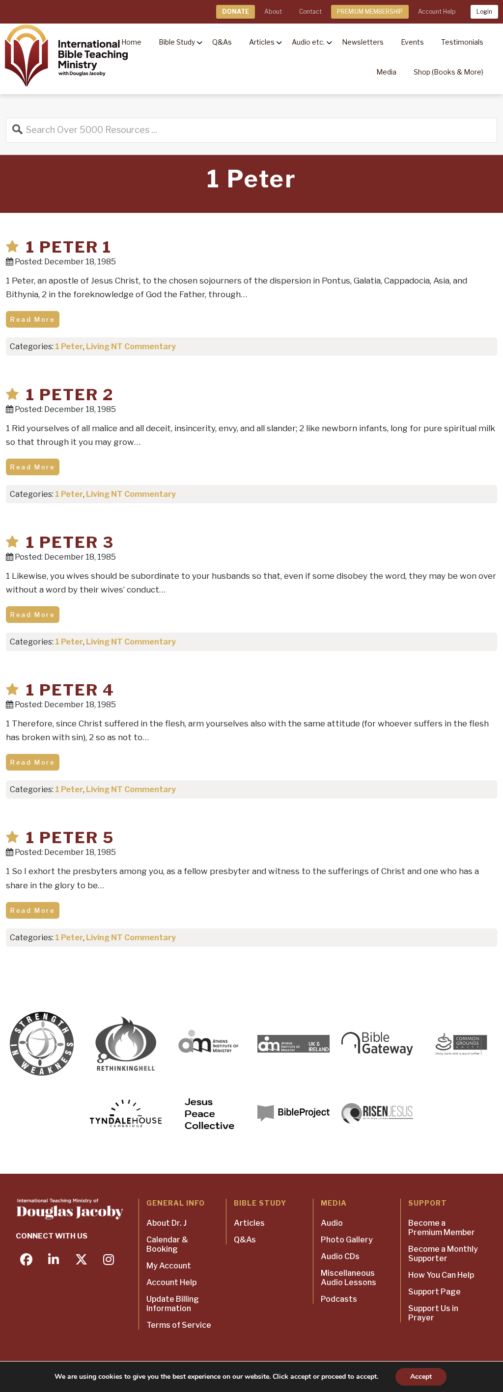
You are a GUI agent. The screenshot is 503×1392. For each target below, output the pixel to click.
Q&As (245, 1239)
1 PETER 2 (70, 394)
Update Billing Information (172, 1303)
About (273, 11)
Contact (310, 11)
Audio (332, 1223)
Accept (421, 1376)
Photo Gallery (347, 1239)
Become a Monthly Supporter (443, 1253)
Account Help (436, 11)
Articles (249, 1223)
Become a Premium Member (441, 1227)
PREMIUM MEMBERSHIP (370, 11)
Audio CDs (340, 1256)
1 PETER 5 (70, 837)
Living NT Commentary (131, 346)
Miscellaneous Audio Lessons (348, 1277)
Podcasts (339, 1299)
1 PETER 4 (70, 689)
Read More (32, 319)
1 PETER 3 (70, 542)
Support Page (434, 1291)
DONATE (235, 11)
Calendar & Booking (167, 1244)
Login (484, 11)
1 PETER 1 (69, 247)
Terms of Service (178, 1325)
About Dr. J (166, 1223)
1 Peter (69, 346)
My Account (168, 1265)
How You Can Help (441, 1275)
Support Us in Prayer (433, 1313)
